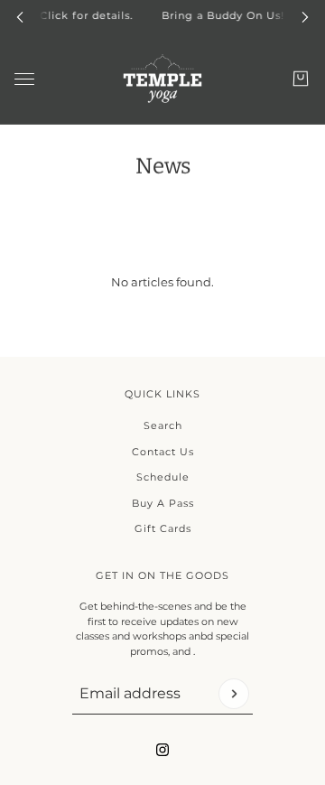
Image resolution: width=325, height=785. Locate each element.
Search (163, 425)
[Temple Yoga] (162, 78)
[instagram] (162, 750)
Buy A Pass (163, 503)
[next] (305, 16)
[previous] (19, 16)
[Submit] (233, 693)
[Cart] (301, 79)
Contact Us (163, 451)
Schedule (163, 477)
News (162, 166)
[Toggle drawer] (24, 78)
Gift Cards (163, 528)
